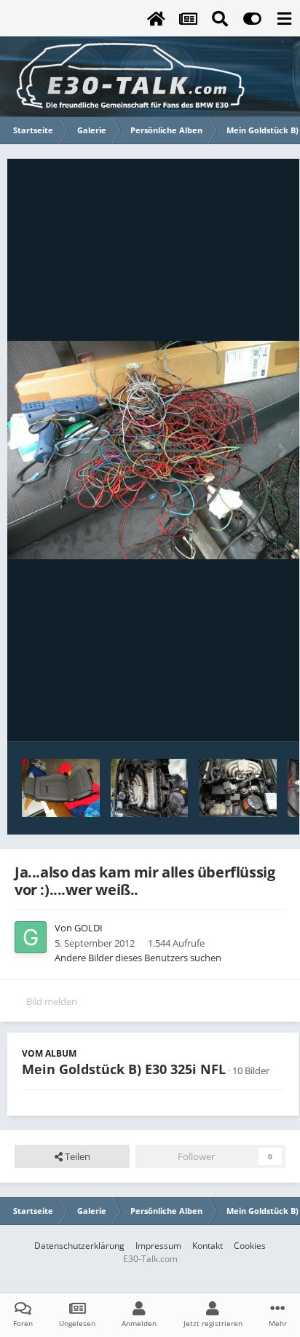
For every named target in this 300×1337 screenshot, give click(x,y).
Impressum (158, 1245)
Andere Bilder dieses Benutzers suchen (138, 957)
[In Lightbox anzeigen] (153, 450)
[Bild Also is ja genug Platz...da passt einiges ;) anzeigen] (150, 788)
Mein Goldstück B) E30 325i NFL (124, 1069)
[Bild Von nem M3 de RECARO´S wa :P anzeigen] (61, 788)
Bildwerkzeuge (234, 715)
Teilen (76, 1156)
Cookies (250, 1245)
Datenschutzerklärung (79, 1245)
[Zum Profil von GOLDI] (31, 937)
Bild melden (51, 1001)
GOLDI (88, 927)
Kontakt (207, 1245)
